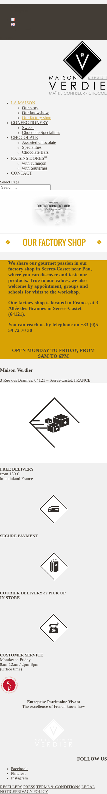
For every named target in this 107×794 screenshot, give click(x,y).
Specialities (31, 147)
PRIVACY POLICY (31, 791)
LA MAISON (23, 102)
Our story (30, 107)
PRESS (29, 787)
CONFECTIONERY (29, 122)
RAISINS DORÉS (29, 158)
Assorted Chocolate (39, 142)
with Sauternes (34, 168)
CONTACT (21, 173)
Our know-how (35, 112)
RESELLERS (11, 787)
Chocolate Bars (35, 152)
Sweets (28, 127)
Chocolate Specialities (41, 132)
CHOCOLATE (24, 137)
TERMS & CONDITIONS (58, 787)
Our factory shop (36, 117)
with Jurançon (34, 163)
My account (21, 29)
